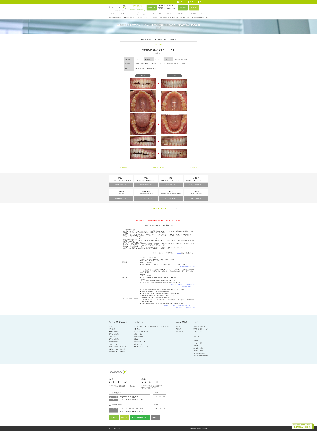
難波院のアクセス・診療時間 (117, 351)
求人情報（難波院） (199, 350)
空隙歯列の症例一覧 (120, 198)
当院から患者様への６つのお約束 (118, 346)
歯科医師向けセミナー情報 (201, 355)
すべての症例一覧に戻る (158, 208)
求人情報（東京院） (199, 348)
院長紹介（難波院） (114, 334)
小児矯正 (178, 326)
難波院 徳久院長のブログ (200, 329)
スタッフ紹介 (112, 336)
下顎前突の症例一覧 (120, 184)
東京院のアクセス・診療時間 (117, 349)
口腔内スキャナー (138, 344)
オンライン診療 (198, 343)
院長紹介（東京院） (114, 331)
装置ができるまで (138, 334)
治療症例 (136, 339)
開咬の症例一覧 (170, 184)
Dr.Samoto (184, 2)
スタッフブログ (198, 331)
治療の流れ (137, 329)
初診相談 (196, 340)
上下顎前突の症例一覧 (145, 184)
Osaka (192, 2)
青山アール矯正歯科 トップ (115, 17)
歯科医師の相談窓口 (199, 353)
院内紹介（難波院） (114, 341)
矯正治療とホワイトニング (141, 346)
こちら (179, 253)
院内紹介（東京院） (114, 339)
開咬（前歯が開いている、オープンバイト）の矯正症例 (172, 17)
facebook (203, 2)
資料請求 (196, 345)
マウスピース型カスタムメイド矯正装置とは (151, 326)
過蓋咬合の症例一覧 (195, 184)
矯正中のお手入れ (138, 336)
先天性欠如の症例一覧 (145, 198)
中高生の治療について (140, 341)
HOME (110, 326)
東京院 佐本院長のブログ (200, 326)
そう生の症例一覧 (170, 198)
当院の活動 (112, 329)
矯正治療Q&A (180, 331)
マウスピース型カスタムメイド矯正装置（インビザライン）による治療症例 (140, 17)
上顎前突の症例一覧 (195, 198)
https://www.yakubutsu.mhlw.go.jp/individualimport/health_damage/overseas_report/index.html (147, 238)
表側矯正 (178, 329)
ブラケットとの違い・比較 (141, 331)
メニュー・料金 (113, 344)
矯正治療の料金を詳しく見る (187, 266)
